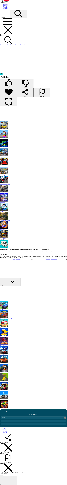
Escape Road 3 (17, 44)
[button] (8, 25)
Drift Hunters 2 (3, 44)
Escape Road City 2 (23, 44)
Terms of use (5, 402)
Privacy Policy (5, 401)
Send (1, 445)
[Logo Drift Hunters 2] (4, 2)
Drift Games (13, 44)
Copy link (2, 423)
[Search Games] (18, 14)
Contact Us (4, 399)
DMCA (4, 400)
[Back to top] (8, 450)
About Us (4, 398)
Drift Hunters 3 (8, 44)
